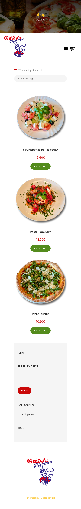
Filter (24, 390)
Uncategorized (27, 414)
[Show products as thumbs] (15, 70)
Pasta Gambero (40, 232)
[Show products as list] (19, 70)
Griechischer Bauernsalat (40, 150)
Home (36, 20)
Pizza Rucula (40, 314)
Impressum (32, 497)
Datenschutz (48, 497)
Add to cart (40, 166)
